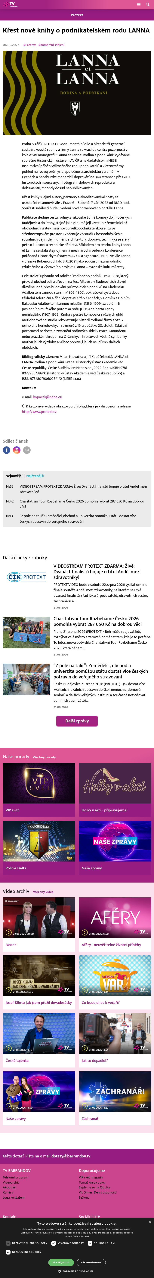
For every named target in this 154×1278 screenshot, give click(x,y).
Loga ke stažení (13, 1198)
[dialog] (77, 1248)
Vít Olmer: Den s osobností (98, 1192)
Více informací (81, 1236)
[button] (77, 1271)
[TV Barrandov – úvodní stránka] (10, 5)
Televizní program (15, 1177)
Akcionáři (9, 1187)
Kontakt (10, 1216)
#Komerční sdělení (51, 45)
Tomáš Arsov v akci (92, 1182)
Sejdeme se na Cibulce (94, 1187)
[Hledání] (147, 5)
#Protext (29, 45)
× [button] (149, 1222)
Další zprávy (77, 721)
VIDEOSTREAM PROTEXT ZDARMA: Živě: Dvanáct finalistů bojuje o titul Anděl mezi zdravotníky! (83, 489)
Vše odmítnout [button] (91, 1262)
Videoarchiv (11, 1182)
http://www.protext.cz (39, 412)
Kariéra (8, 1192)
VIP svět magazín (91, 1177)
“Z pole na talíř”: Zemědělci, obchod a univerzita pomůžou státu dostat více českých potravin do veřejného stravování (78, 519)
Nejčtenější (35, 476)
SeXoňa (84, 1198)
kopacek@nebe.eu (47, 397)
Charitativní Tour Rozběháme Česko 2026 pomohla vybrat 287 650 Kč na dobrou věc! (82, 504)
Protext (77, 15)
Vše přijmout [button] (61, 1262)
